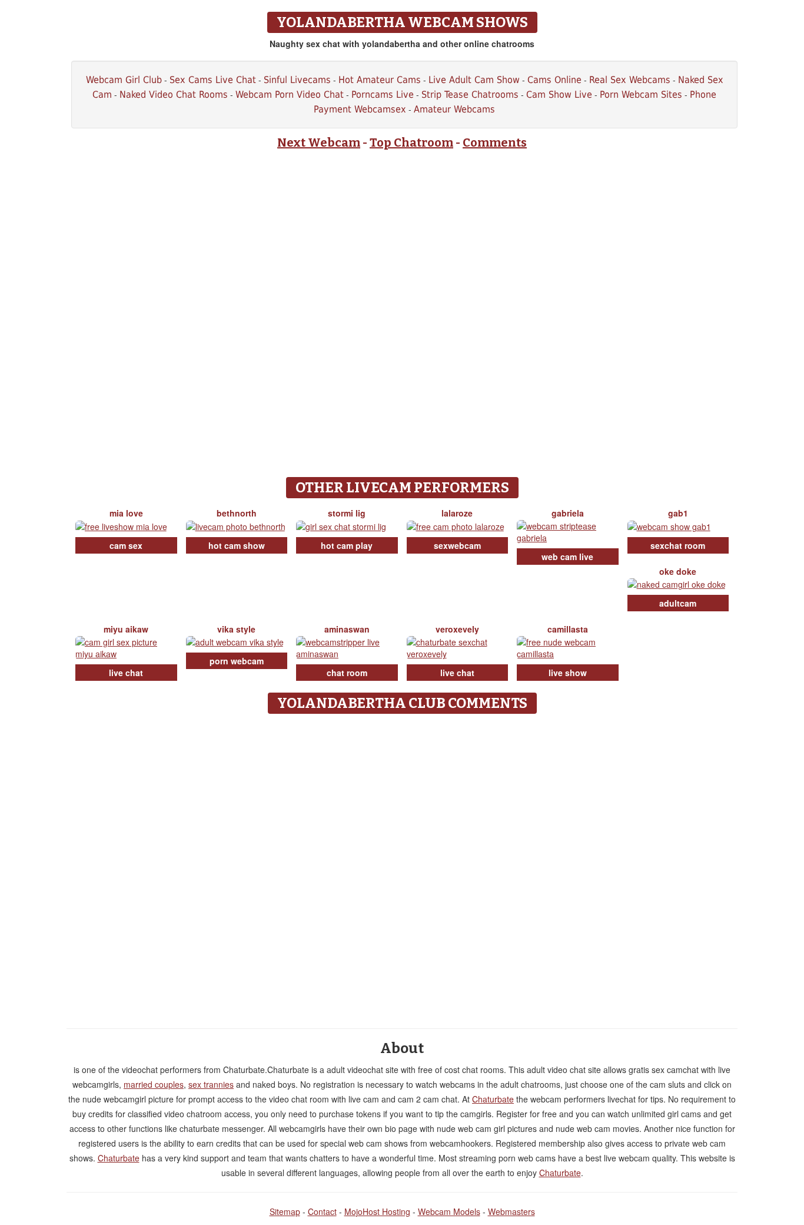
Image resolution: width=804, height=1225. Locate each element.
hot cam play (347, 545)
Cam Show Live (559, 94)
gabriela (567, 513)
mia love (126, 513)
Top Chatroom (411, 142)
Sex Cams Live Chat (213, 79)
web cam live (567, 556)
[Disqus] (402, 867)
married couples (154, 1084)
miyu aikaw (126, 629)
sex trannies (211, 1084)
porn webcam (237, 661)
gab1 (678, 513)
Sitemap (285, 1211)
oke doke (677, 571)
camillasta (567, 629)
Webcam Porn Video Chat (289, 94)
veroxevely (457, 629)
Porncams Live (382, 94)
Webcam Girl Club (124, 79)
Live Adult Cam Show (474, 79)
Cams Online (554, 79)
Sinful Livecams (297, 79)
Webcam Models (449, 1211)
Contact (322, 1211)
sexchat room (677, 545)
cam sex (125, 545)
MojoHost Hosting (377, 1211)
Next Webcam (318, 142)
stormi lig (347, 513)
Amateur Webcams (454, 109)
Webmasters (511, 1211)
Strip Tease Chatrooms (470, 94)
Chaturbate (493, 1099)
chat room (347, 672)
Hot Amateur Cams (379, 79)
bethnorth (237, 513)
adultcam (677, 603)
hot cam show (236, 545)
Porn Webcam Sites (641, 94)
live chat (126, 672)
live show (568, 672)
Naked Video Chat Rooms (173, 94)
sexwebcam (457, 545)
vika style (236, 629)
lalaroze (457, 513)
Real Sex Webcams (629, 79)
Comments (495, 142)
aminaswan (347, 629)
